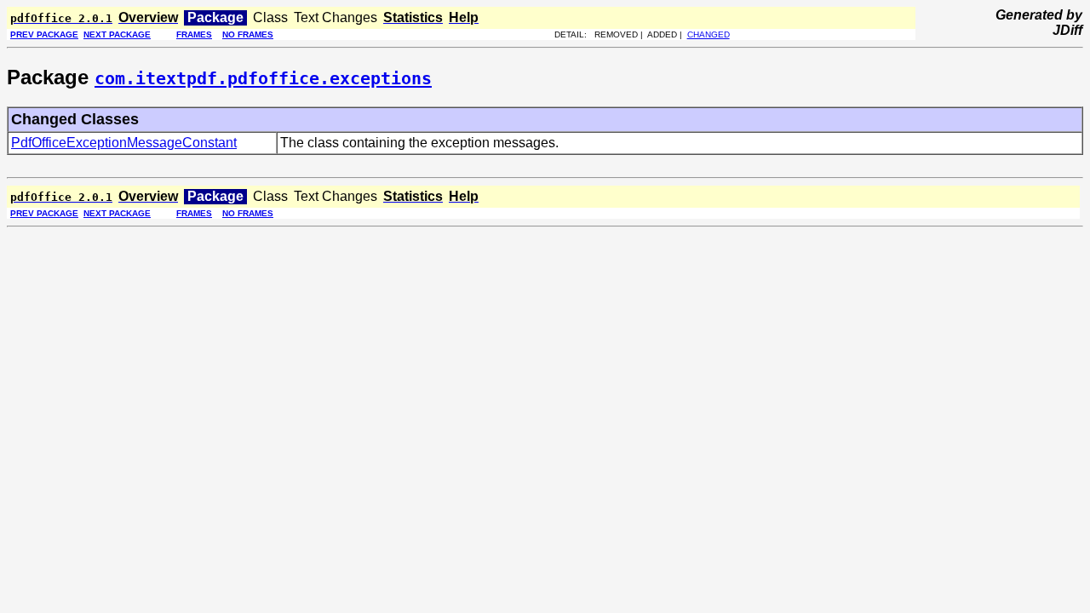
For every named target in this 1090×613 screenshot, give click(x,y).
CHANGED (708, 34)
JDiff (1067, 30)
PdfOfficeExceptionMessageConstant (124, 142)
